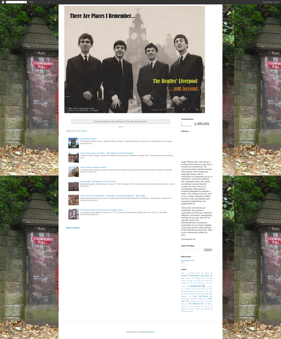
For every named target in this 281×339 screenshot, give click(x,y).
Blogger (151, 332)
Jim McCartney (199, 283)
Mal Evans (201, 289)
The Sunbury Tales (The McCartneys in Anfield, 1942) (101, 210)
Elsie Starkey (186, 278)
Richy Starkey (198, 298)
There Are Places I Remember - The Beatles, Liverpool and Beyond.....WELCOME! (112, 196)
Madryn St (189, 289)
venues (206, 306)
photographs (185, 298)
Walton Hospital (195, 309)
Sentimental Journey (88, 139)
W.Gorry (183, 309)
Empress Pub (200, 278)
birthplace (195, 275)
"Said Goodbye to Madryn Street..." (94, 167)
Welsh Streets (186, 311)
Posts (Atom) (82, 131)
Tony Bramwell (195, 306)
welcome (207, 309)
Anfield (206, 273)
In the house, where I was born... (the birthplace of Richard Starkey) (106, 153)
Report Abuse (73, 227)
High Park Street (196, 281)
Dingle (206, 276)
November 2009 (187, 261)
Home (120, 127)
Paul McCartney (200, 296)
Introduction (185, 283)
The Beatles (193, 303)
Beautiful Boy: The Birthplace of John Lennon (98, 182)
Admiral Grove (194, 273)
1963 (183, 273)
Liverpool (195, 285)
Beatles (184, 276)
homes (207, 281)
